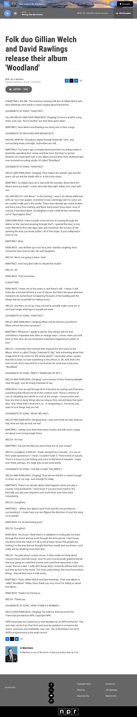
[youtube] (51, 695)
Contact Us (110, 684)
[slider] (19, 13)
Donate (126, 4)
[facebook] (51, 685)
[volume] (15, 13)
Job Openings (111, 690)
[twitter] (51, 690)
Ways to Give (111, 696)
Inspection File (83, 696)
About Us (81, 690)
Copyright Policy (84, 684)
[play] (7, 13)
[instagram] (51, 701)
